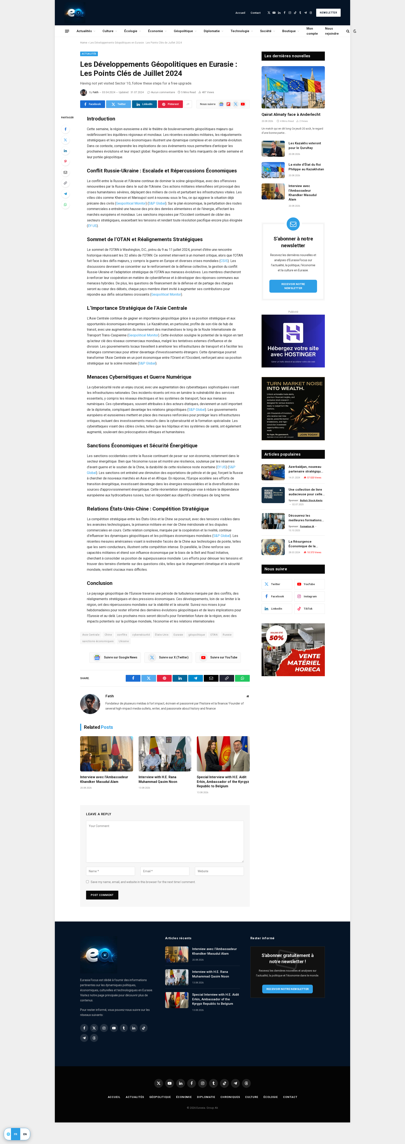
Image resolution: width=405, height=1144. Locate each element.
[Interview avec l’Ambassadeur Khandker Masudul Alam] (106, 753)
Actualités (84, 31)
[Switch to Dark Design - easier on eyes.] (354, 31)
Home (83, 42)
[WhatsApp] (65, 204)
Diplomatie (212, 31)
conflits (122, 634)
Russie (227, 634)
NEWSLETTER (328, 12)
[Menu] (67, 31)
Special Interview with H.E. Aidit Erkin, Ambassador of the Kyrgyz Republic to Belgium (223, 781)
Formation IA (307, 526)
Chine (108, 634)
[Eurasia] (74, 12)
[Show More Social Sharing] (188, 104)
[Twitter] (65, 140)
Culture (108, 31)
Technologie (240, 31)
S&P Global (157, 203)
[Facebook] (65, 129)
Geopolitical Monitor (131, 203)
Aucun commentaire (163, 92)
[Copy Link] (65, 183)
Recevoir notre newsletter (293, 286)
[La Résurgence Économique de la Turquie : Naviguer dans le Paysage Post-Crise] (273, 547)
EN (25, 1134)
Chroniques (230, 1097)
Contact (256, 12)
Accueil (240, 12)
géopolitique (196, 634)
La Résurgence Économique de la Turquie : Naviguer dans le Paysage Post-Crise (306, 544)
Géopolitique (183, 31)
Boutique (289, 31)
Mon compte (312, 31)
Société (265, 31)
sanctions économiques (97, 641)
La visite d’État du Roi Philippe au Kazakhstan (306, 167)
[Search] (348, 31)
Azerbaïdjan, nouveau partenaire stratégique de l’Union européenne (306, 469)
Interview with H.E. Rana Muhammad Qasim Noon (158, 779)
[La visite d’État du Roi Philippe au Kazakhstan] (273, 170)
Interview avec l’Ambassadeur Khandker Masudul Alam (104, 779)
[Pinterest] (65, 161)
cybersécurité (141, 634)
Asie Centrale (90, 634)
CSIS (224, 261)
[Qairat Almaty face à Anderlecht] (293, 87)
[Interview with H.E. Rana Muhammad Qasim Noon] (165, 753)
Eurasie (178, 634)
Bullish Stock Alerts (311, 500)
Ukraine (124, 641)
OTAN (214, 634)
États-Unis (161, 634)
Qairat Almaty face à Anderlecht (291, 114)
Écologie (130, 31)
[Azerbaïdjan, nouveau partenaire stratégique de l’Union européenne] (273, 472)
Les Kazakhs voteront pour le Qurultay (305, 145)
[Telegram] (65, 194)
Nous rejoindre (332, 31)
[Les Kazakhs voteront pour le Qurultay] (273, 149)
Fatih (96, 92)
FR (15, 1134)
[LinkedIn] (65, 150)
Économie (155, 31)
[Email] (65, 172)
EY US (92, 226)
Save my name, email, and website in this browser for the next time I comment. (143, 882)
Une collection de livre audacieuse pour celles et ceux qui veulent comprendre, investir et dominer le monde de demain (306, 492)
